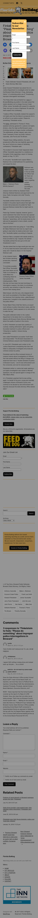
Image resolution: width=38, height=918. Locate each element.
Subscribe (17, 55)
